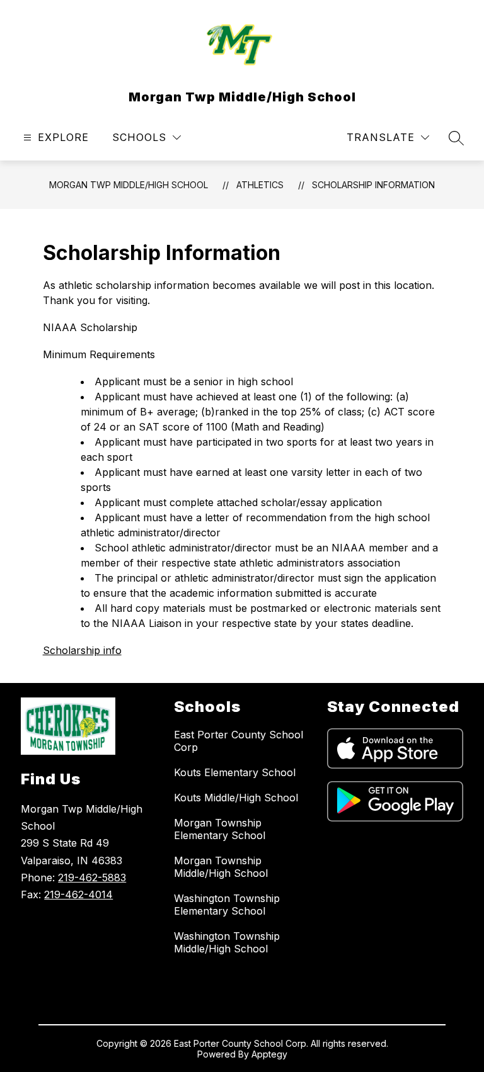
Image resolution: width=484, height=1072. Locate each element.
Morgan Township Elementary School (219, 829)
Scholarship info (82, 650)
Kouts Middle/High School (236, 797)
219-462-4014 (78, 894)
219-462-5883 (92, 877)
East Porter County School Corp (238, 740)
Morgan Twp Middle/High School (128, 184)
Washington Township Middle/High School (227, 942)
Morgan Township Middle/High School (221, 866)
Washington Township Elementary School (227, 904)
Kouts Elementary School (235, 772)
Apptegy (269, 1054)
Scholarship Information (373, 184)
